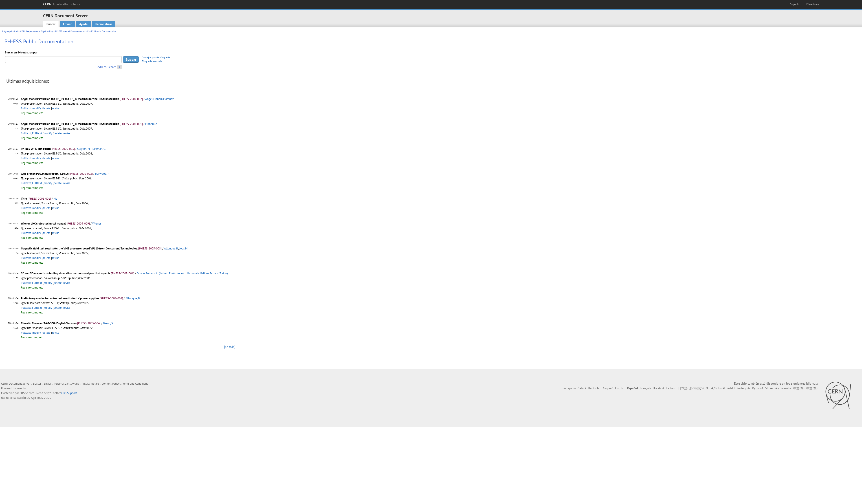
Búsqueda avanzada (152, 61)
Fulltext (26, 108)
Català (582, 388)
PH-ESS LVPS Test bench (36, 149)
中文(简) (799, 388)
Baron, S (108, 323)
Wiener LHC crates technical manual (43, 223)
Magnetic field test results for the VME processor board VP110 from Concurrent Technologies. (79, 248)
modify (36, 108)
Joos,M (183, 248)
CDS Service (27, 393)
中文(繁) (812, 388)
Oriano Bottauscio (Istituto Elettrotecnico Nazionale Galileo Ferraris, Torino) (182, 273)
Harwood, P (102, 174)
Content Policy (110, 384)
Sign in (795, 4)
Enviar (67, 24)
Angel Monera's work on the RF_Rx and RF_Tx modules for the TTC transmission (70, 99)
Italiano (671, 388)
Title (24, 199)
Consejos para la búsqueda (156, 57)
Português (743, 388)
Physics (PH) (47, 31)
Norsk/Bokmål (715, 388)
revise (55, 108)
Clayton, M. (83, 149)
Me (55, 199)
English (620, 388)
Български (569, 388)
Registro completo (32, 113)
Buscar (50, 24)
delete (46, 108)
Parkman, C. (99, 149)
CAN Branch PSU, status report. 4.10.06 (45, 174)
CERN (61, 4)
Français (645, 388)
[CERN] (839, 395)
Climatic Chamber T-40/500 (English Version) (49, 323)
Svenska (786, 388)
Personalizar (103, 24)
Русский (757, 388)
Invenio (21, 388)
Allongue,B (171, 248)
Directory (812, 4)
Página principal (10, 31)
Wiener (96, 223)
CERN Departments (29, 31)
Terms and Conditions (135, 384)
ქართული (696, 388)
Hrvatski (658, 388)
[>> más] (229, 347)
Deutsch (593, 388)
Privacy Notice (90, 384)
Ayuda (83, 24)
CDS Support (69, 393)
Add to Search (107, 67)
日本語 (683, 388)
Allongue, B (132, 298)
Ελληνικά (607, 388)
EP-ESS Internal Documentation (70, 31)
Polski (731, 388)
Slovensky (772, 388)
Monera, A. (151, 124)
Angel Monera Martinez (159, 99)
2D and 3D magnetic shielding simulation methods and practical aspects (65, 273)
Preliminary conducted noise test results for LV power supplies (60, 298)
